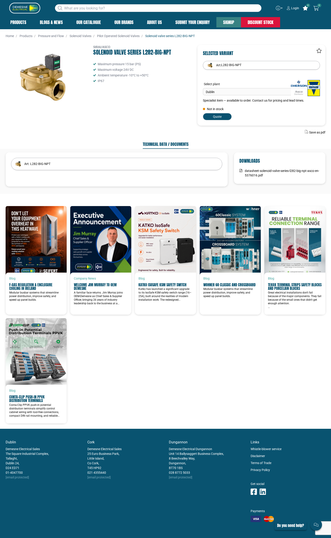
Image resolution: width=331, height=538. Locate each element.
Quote (217, 116)
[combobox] (158, 8)
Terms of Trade (261, 463)
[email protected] (17, 477)
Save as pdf (317, 132)
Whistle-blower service (266, 449)
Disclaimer (258, 456)
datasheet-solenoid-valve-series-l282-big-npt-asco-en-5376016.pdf (282, 173)
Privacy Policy (260, 470)
